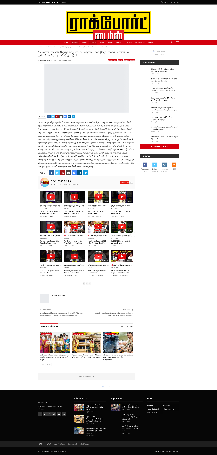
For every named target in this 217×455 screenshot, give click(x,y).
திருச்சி (84, 42)
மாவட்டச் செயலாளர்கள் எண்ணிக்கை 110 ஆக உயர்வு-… (130, 428)
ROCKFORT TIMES (61, 181)
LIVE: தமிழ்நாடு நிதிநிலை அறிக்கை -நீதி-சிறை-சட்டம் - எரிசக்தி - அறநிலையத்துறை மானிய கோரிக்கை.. (75, 235)
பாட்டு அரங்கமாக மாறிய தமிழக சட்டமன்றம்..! (98, 265)
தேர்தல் (151, 42)
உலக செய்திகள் (153, 409)
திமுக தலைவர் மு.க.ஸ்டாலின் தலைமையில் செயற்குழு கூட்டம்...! (122, 206)
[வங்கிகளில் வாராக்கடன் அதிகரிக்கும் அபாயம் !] (145, 139)
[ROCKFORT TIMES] (44, 182)
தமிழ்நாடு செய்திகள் (129, 60)
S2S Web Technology (172, 451)
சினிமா (118, 42)
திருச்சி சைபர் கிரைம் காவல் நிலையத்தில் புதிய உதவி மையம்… (96, 430)
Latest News (112, 60)
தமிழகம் (75, 42)
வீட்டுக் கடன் (152, 413)
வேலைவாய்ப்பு (140, 42)
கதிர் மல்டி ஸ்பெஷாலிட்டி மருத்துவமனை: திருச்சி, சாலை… (94, 407)
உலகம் (102, 42)
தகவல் (110, 42)
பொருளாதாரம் (169, 409)
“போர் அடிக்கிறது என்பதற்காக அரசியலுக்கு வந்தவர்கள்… (131, 417)
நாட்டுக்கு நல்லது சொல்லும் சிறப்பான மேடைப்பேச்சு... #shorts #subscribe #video (51, 206)
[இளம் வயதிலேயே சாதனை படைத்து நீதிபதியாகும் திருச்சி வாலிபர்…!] (145, 81)
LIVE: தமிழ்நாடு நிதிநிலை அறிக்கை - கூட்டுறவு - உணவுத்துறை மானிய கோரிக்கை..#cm (123, 265)
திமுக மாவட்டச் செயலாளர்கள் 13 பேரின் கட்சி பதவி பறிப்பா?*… (94, 419)
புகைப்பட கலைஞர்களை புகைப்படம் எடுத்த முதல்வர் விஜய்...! (51, 265)
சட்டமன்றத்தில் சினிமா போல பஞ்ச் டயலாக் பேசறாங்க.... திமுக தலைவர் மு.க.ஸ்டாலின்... (98, 206)
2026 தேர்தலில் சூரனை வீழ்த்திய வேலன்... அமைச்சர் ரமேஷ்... (122, 235)
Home (66, 42)
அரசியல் (93, 42)
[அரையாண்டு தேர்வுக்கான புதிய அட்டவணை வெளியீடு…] (145, 71)
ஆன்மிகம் (128, 42)
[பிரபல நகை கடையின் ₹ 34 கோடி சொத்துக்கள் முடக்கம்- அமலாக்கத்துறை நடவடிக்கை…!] (145, 100)
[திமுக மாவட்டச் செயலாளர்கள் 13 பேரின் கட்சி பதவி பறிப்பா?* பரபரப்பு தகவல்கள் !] (86, 342)
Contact (63, 2)
